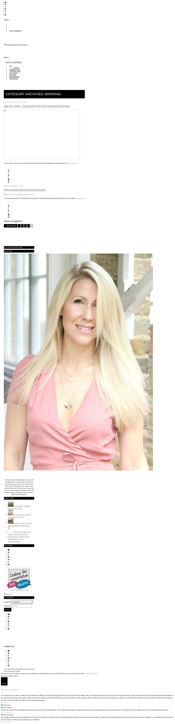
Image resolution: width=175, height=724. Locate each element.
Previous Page (11, 225)
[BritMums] (19, 592)
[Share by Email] (8, 179)
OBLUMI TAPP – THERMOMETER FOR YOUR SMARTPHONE (37, 106)
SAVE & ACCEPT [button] (6, 722)
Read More (74, 163)
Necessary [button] (4, 703)
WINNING (13, 79)
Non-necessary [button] (6, 712)
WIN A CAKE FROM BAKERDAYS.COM (24, 190)
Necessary (7, 705)
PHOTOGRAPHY (15, 31)
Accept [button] (87, 673)
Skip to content (13, 62)
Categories (8, 602)
